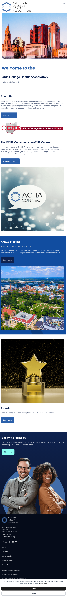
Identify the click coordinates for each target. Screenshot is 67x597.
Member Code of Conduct (11, 570)
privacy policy (43, 584)
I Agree (33, 589)
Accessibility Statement (10, 575)
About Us (5, 552)
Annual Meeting (7, 556)
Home (4, 547)
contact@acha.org (8, 537)
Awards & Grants (7, 561)
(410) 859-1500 (7, 535)
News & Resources (8, 565)
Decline (33, 593)
